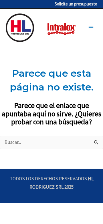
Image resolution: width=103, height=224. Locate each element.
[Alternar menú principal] (91, 28)
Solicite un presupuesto (76, 4)
